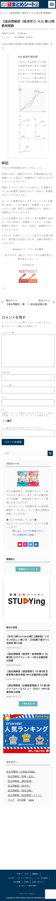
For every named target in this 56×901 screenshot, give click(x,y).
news (31, 800)
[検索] (50, 453)
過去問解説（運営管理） (20, 781)
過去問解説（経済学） (24, 37)
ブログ (11, 800)
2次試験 (21, 800)
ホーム (3, 13)
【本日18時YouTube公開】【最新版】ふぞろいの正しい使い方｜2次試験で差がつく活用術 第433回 (27, 639)
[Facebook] (36, 544)
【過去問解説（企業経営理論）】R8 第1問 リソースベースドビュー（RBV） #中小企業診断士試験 (28, 688)
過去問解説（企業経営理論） (21, 771)
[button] (51, 4)
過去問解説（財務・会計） (22, 776)
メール (7, 385)
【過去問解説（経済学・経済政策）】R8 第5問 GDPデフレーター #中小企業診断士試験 (27, 657)
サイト (5, 397)
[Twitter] (30, 544)
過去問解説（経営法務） (20, 790)
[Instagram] (25, 544)
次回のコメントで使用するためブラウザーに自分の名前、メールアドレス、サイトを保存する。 (27, 414)
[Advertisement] (28, 838)
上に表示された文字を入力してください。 (24, 428)
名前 (5, 372)
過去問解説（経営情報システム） (25, 795)
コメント (8, 332)
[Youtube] (20, 544)
